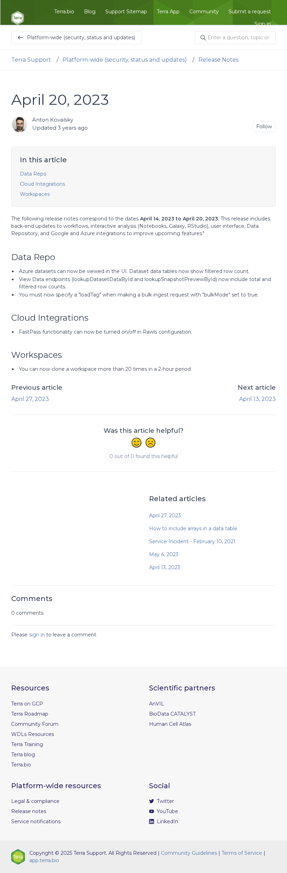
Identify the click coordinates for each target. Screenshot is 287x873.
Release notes (28, 811)
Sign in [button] (262, 24)
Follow (264, 126)
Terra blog (23, 754)
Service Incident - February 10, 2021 (192, 541)
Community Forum (34, 724)
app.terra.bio (44, 860)
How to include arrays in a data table (193, 528)
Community (204, 11)
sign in (37, 635)
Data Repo (33, 174)
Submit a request (250, 11)
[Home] (17, 18)
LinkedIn (166, 821)
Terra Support (31, 59)
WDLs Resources (32, 734)
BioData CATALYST (172, 714)
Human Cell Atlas (170, 724)
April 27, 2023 (30, 399)
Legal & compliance (35, 801)
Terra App (168, 11)
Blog (90, 11)
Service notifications (36, 821)
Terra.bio (64, 11)
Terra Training (27, 744)
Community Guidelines (189, 853)
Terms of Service (242, 853)
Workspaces (35, 194)
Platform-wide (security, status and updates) (125, 59)
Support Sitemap (126, 11)
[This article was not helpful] (150, 443)
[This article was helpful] (136, 443)
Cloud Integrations (42, 184)
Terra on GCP (27, 704)
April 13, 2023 (257, 399)
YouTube (166, 811)
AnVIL (156, 704)
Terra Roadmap (29, 714)
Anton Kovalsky (52, 119)
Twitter (164, 801)
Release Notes (218, 59)
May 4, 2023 (163, 554)
